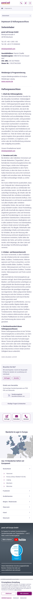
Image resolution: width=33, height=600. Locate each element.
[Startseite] (2, 8)
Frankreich (6, 491)
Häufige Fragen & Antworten (17, 403)
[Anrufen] (21, 3)
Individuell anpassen (6, 597)
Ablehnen (9, 593)
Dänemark (6, 518)
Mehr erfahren (7, 539)
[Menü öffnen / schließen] (30, 3)
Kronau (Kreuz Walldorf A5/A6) (16, 477)
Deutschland (7, 469)
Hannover (9, 473)
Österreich (6, 507)
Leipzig (8, 480)
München (9, 486)
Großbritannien (7, 496)
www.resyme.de (7, 81)
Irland (5, 512)
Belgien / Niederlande (10, 502)
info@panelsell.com (8, 49)
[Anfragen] (25, 3)
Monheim (9, 483)
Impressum (16, 597)
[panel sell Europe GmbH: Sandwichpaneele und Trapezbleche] (5, 3)
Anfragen (7, 378)
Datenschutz (23, 597)
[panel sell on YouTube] (20, 539)
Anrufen (16, 378)
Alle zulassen (24, 593)
